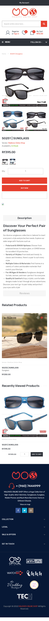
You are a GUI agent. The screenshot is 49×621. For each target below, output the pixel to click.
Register (15, 31)
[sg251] (13, 120)
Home (4, 54)
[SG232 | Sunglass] (24, 335)
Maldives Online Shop (16, 143)
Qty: (3, 171)
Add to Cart (24, 180)
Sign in (16, 34)
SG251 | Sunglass (10, 445)
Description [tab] (24, 218)
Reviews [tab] (24, 293)
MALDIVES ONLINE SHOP (28, 606)
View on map (25, 504)
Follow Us (36, 42)
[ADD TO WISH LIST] (24, 195)
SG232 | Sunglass (10, 368)
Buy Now (24, 188)
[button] (4, 339)
